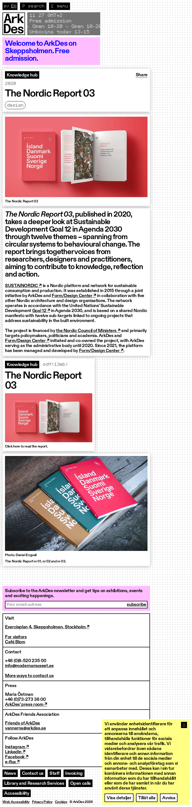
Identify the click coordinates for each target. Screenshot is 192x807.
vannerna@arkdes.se (25, 728)
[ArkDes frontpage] (13, 23)
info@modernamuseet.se (29, 666)
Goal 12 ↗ (41, 311)
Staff (54, 773)
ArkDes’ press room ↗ (26, 704)
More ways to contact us (29, 676)
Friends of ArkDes (22, 723)
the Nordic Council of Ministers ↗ (88, 331)
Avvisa (168, 798)
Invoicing (74, 773)
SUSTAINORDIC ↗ (23, 286)
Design (15, 105)
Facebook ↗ (16, 757)
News (10, 773)
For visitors (16, 637)
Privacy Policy (42, 802)
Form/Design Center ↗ (74, 296)
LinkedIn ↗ (15, 752)
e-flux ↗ (12, 762)
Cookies (61, 802)
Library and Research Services (34, 783)
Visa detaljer (119, 798)
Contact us (33, 773)
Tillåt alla (146, 798)
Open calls (80, 783)
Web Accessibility (16, 802)
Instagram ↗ (17, 747)
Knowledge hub (22, 75)
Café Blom (15, 642)
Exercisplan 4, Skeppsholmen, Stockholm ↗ (47, 627)
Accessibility (16, 793)
